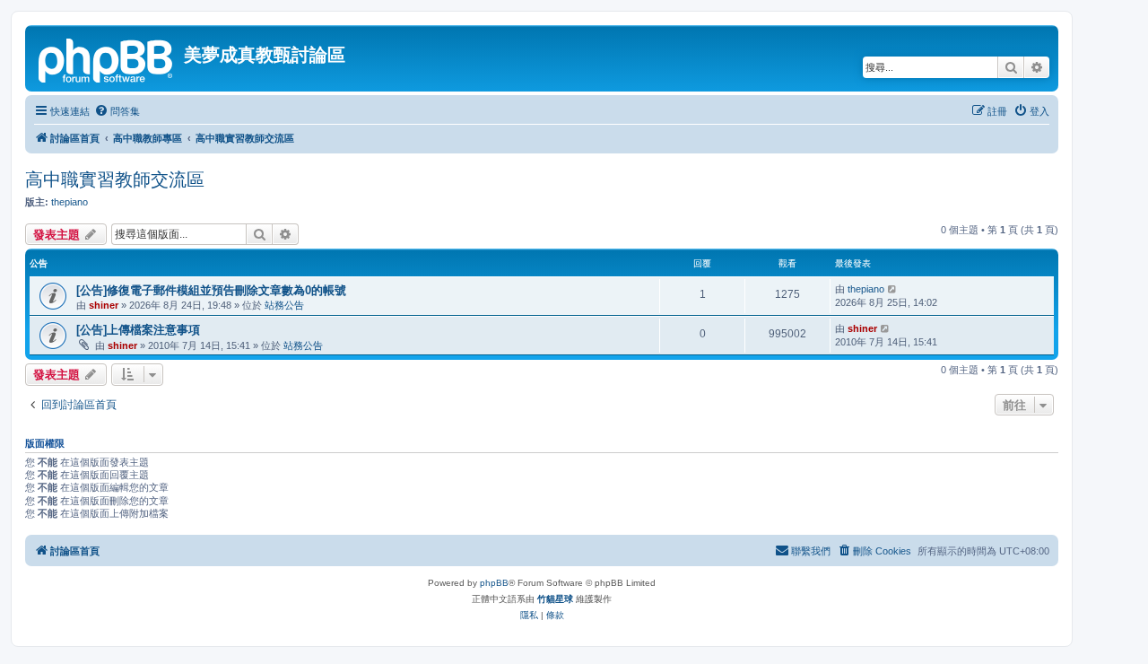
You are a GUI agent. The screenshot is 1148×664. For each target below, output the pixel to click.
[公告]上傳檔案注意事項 (138, 329)
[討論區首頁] (107, 58)
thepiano (69, 202)
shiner (103, 305)
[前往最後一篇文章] (893, 289)
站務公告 (284, 305)
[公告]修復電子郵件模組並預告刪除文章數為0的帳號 (211, 290)
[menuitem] (117, 111)
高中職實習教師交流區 (114, 179)
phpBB (494, 583)
